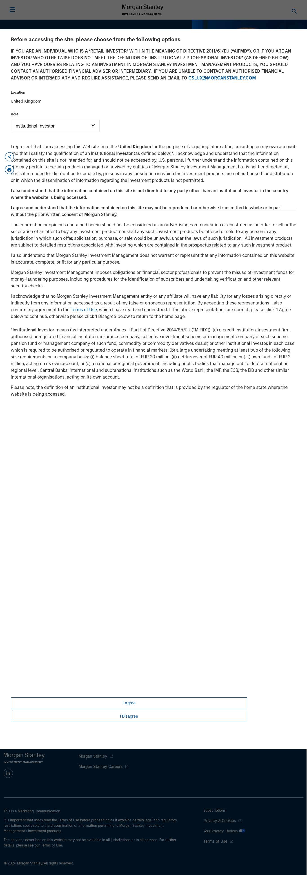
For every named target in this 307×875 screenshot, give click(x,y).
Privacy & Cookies (219, 820)
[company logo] (143, 9)
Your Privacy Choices (221, 831)
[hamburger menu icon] (12, 9)
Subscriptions (214, 810)
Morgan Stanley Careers (101, 766)
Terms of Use (84, 309)
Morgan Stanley (93, 756)
